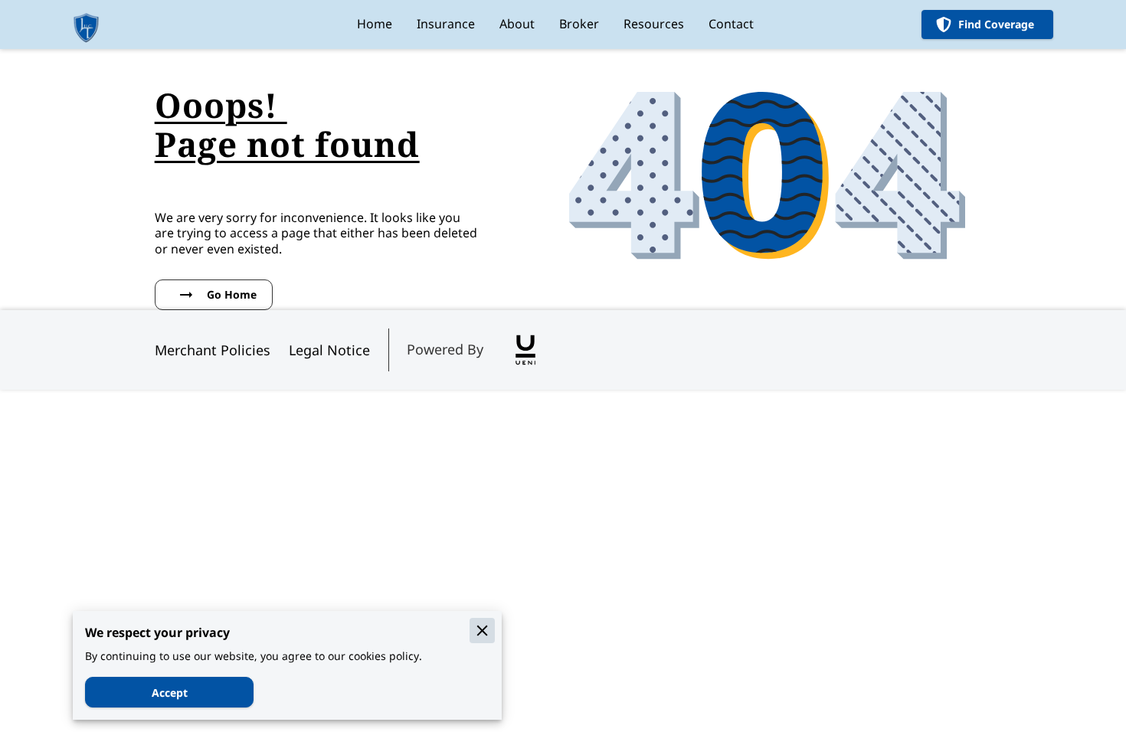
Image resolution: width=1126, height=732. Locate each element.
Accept (170, 692)
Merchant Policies (212, 350)
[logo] (525, 350)
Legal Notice (329, 350)
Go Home (232, 294)
